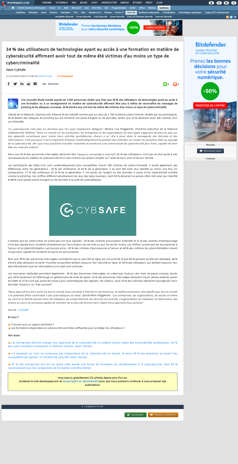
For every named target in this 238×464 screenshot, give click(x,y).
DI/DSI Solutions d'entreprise (32, 8)
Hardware (65, 12)
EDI (106, 8)
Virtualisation (169, 12)
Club (159, 2)
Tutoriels (61, 2)
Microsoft (76, 8)
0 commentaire (65, 76)
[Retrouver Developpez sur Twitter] (231, 17)
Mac (83, 12)
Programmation (119, 8)
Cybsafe (23, 310)
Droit (148, 2)
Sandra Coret (45, 76)
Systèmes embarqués (149, 12)
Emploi (124, 2)
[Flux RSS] (227, 17)
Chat (94, 2)
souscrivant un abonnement (81, 381)
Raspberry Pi (95, 12)
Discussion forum (211, 151)
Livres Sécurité (117, 17)
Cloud (52, 8)
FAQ (73, 2)
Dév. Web (96, 8)
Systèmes (164, 8)
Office (142, 8)
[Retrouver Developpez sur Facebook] (234, 17)
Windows (33, 12)
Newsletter (109, 2)
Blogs (83, 2)
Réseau (108, 12)
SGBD (133, 8)
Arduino (53, 12)
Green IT (119, 12)
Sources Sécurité (163, 17)
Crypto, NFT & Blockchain (217, 12)
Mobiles (152, 8)
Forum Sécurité (83, 17)
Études (137, 2)
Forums (47, 2)
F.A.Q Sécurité (100, 17)
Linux (43, 12)
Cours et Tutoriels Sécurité (140, 17)
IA (59, 8)
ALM (66, 8)
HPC (76, 12)
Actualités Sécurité (64, 17)
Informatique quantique (190, 12)
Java (87, 8)
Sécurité (131, 12)
